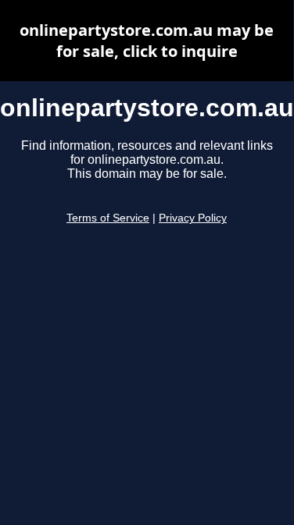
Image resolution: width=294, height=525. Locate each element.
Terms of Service (107, 218)
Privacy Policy (193, 218)
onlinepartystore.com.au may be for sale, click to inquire (147, 41)
